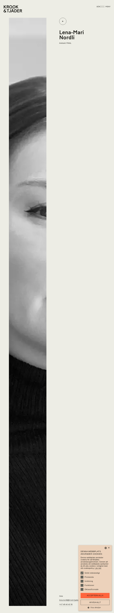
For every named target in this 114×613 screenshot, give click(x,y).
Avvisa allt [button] (95, 602)
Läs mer (98, 568)
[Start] (6, 8)
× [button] (109, 548)
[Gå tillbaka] (63, 21)
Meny (107, 7)
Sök (98, 7)
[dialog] (95, 578)
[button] (95, 607)
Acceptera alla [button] (95, 595)
